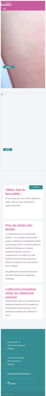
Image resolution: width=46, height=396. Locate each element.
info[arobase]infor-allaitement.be (19, 373)
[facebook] (12, 383)
